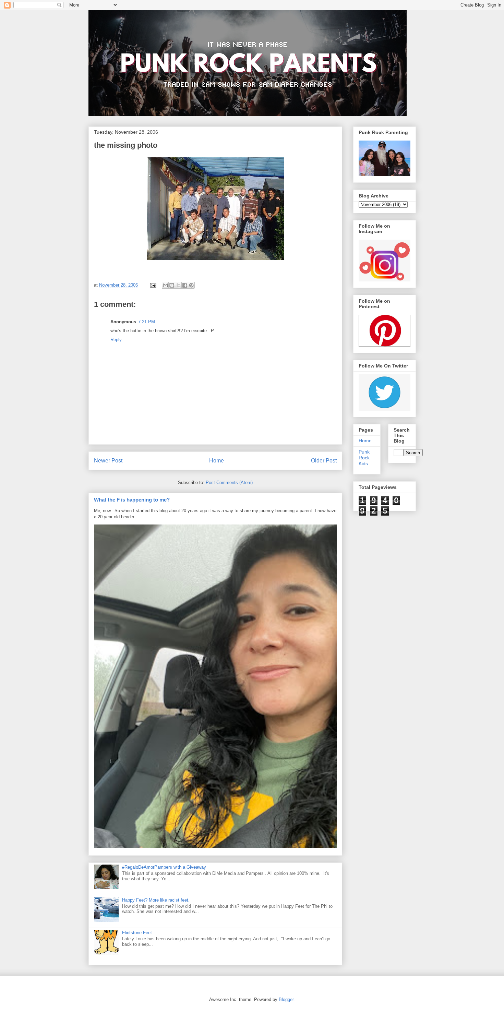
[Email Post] (153, 285)
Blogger (286, 999)
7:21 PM (146, 321)
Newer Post (108, 460)
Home (216, 460)
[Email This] (165, 285)
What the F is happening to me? (132, 500)
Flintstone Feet (137, 932)
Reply (116, 339)
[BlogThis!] (171, 285)
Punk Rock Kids (364, 457)
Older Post (324, 460)
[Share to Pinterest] (191, 285)
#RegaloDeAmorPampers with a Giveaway (164, 867)
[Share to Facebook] (184, 285)
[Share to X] (178, 285)
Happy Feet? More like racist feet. (156, 900)
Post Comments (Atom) (229, 482)
